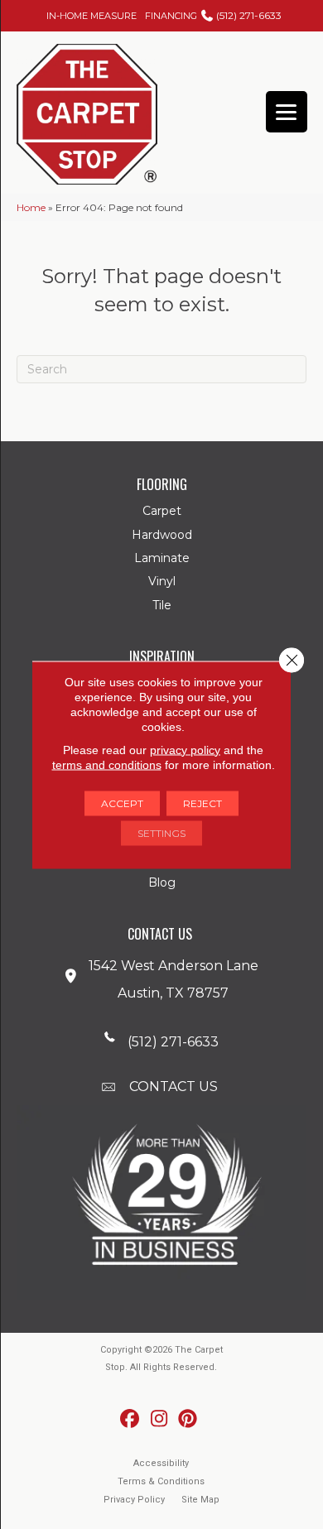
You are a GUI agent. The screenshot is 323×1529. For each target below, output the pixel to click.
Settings (161, 832)
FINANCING (171, 16)
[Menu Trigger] (286, 111)
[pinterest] (188, 1419)
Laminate (162, 558)
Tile (161, 605)
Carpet (161, 510)
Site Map (200, 1499)
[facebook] (130, 1419)
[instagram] (159, 1419)
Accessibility (161, 1463)
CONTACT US (173, 1086)
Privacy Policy (134, 1499)
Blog (162, 882)
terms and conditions (107, 764)
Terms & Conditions (161, 1481)
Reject (202, 802)
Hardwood (162, 534)
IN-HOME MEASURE (91, 16)
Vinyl (162, 581)
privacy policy (185, 749)
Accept (122, 802)
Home (31, 207)
